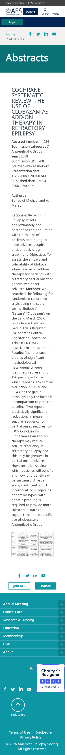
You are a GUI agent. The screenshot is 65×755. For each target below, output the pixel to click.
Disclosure (43, 732)
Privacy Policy (30, 737)
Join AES (19, 586)
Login (12, 22)
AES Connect (36, 3)
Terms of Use (19, 732)
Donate (30, 11)
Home (10, 34)
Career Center (15, 3)
